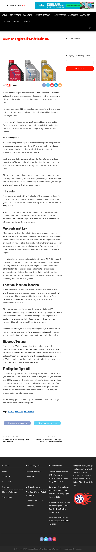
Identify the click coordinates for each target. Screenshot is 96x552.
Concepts (30, 505)
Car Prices (73, 15)
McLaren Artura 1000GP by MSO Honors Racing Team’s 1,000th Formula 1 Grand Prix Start (59, 505)
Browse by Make (43, 15)
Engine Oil (19, 412)
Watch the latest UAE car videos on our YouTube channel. (60, 549)
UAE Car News (29, 412)
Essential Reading (12, 21)
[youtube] (54, 539)
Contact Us (7, 482)
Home (4, 15)
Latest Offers (60, 15)
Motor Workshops (9, 492)
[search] (90, 28)
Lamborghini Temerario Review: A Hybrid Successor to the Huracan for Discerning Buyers (59, 490)
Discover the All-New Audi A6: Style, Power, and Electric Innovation (48, 440)
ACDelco (11, 412)
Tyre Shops (7, 497)
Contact (26, 21)
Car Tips (29, 482)
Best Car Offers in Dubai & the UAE (36, 493)
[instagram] (50, 539)
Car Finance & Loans (34, 500)
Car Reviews (15, 15)
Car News (27, 15)
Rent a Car (85, 15)
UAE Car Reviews (33, 487)
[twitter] (46, 539)
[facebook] (42, 539)
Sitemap (5, 487)
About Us (6, 477)
